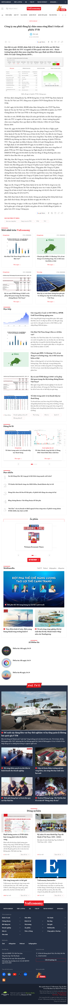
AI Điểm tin (33, 642)
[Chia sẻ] (62, 42)
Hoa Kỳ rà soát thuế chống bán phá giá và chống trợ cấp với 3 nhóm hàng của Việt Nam (50, 296)
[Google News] (41, 42)
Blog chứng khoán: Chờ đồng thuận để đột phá (24, 500)
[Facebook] (4, 974)
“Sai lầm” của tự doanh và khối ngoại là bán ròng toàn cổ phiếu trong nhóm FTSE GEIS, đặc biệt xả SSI (34, 509)
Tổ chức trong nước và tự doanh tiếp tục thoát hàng (45, 397)
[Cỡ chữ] (9, 42)
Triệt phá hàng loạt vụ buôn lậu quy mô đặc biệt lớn (16, 799)
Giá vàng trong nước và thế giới (15, 880)
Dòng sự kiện (34, 810)
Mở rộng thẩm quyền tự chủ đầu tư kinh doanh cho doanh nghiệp (15, 769)
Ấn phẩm (34, 519)
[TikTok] (20, 974)
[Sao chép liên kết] (58, 42)
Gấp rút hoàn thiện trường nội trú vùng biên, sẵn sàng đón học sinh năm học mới (49, 770)
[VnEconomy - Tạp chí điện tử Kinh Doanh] (34, 903)
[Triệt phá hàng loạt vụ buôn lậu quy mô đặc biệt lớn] (17, 786)
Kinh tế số (32, 15)
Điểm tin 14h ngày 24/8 (22, 648)
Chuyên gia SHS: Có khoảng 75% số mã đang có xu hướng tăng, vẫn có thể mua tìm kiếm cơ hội (51, 259)
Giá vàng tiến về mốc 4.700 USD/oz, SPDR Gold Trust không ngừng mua (47, 314)
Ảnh (3, 943)
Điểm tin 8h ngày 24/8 (21, 672)
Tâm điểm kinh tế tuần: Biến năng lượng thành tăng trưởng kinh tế (17, 630)
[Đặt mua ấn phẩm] (61, 8)
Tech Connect (42, 2)
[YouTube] (14, 974)
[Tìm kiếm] (7, 8)
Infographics (53, 568)
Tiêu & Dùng (18, 2)
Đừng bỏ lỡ (8, 426)
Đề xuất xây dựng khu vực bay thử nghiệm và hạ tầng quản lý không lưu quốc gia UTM (33, 733)
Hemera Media (30, 992)
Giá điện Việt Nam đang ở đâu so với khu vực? (46, 333)
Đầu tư (16, 15)
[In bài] (5, 42)
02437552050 (42, 955)
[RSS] (4, 979)
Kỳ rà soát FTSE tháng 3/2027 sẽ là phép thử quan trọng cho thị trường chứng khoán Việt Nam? (16, 296)
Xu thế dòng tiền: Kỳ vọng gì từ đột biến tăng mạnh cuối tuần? (30, 476)
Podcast (45, 568)
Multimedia (9, 568)
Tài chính (24, 15)
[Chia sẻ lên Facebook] (48, 42)
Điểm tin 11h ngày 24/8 (22, 660)
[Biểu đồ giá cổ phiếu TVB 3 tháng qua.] (33, 58)
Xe (26, 2)
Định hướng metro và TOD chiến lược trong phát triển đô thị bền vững (15, 836)
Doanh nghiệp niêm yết (47, 447)
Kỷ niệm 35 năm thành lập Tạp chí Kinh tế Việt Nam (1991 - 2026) (50, 835)
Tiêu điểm (8, 15)
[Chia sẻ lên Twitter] (52, 42)
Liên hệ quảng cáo (51, 959)
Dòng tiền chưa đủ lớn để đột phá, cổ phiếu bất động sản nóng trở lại (32, 492)
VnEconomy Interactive (46, 880)
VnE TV (32, 2)
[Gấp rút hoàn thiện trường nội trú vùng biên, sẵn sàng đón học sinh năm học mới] (50, 756)
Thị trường (53, 15)
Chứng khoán (6, 2)
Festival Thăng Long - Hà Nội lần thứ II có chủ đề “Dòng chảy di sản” (50, 799)
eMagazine (61, 568)
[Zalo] (25, 974)
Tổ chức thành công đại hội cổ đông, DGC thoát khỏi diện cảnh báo (47, 452)
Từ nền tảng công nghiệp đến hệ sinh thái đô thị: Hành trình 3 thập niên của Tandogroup (48, 631)
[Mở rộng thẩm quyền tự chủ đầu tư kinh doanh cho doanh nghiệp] (17, 756)
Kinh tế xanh (42, 15)
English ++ (53, 2)
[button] (49, 463)
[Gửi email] (55, 42)
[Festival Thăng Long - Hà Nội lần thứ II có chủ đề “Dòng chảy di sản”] (50, 786)
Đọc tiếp (7, 309)
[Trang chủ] (2, 15)
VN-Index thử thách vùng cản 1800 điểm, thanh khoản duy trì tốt (31, 484)
